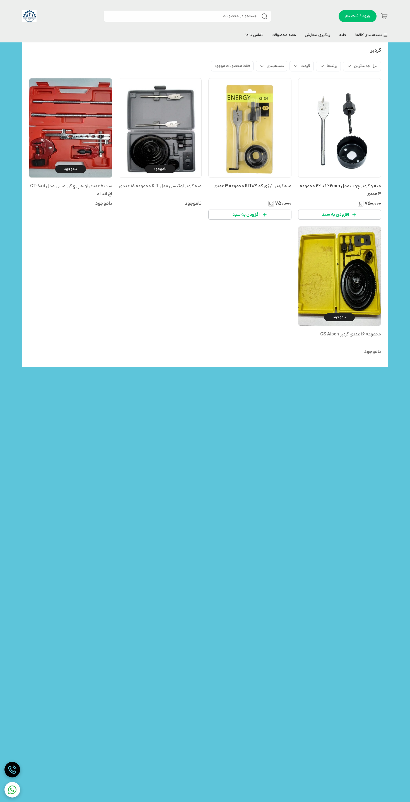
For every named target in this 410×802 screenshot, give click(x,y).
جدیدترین (362, 66)
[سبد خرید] (384, 16)
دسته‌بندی (275, 66)
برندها (332, 66)
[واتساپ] (12, 790)
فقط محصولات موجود (232, 66)
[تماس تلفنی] (12, 769)
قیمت (305, 66)
